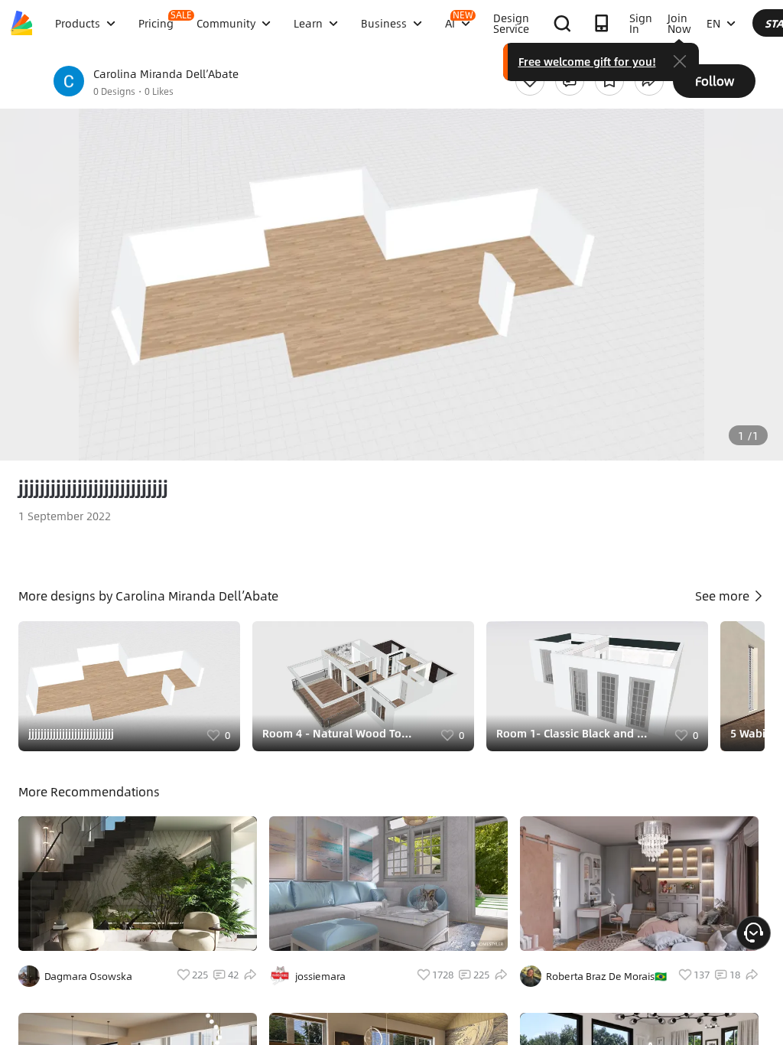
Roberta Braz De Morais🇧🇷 (606, 976)
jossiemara (320, 976)
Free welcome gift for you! (587, 61)
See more (723, 595)
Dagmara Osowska (88, 976)
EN (713, 23)
